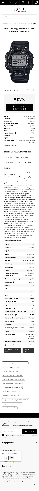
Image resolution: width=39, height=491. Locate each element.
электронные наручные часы (12, 375)
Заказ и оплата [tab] (21, 157)
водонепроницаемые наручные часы (15, 363)
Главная (4, 23)
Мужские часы (23, 23)
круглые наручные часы (11, 367)
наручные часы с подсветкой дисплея (15, 400)
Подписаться (29, 431)
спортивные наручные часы (12, 387)
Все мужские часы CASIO (11, 351)
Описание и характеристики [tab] (17, 152)
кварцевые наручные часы (12, 391)
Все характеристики (10, 145)
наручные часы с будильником (13, 383)
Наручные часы (13, 23)
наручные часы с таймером (12, 404)
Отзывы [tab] (27, 163)
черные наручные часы (11, 371)
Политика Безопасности (23, 435)
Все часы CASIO (27, 351)
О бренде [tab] (7, 168)
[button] (16, 2)
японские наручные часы (11, 396)
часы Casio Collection (10, 408)
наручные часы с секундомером (13, 379)
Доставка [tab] (8, 157)
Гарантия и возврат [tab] (12, 163)
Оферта (13, 435)
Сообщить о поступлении (19, 107)
